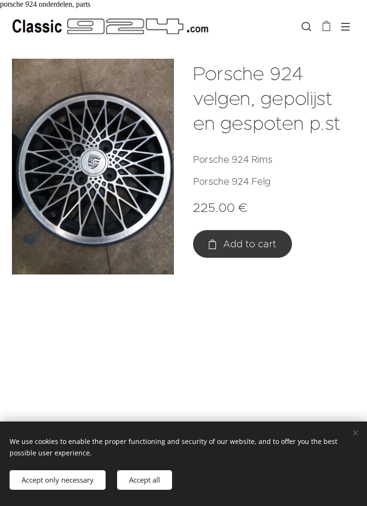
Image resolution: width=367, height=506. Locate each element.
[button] (306, 26)
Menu (345, 26)
